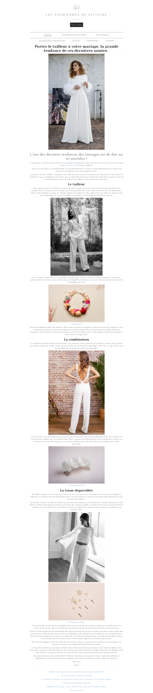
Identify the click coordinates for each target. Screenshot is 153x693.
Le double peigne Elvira (76, 485)
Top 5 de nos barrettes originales (77, 683)
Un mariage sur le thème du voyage (76, 676)
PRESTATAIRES (92, 41)
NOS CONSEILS (102, 35)
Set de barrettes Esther (76, 622)
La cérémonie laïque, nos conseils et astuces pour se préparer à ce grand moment (76, 679)
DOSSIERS (110, 41)
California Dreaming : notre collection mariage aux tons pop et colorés (77, 687)
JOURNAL (48, 35)
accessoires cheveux (72, 165)
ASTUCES (76, 41)
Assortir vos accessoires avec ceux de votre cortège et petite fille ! (76, 672)
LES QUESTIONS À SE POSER (74, 35)
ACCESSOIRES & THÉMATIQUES (52, 41)
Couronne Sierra (76, 324)
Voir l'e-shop (76, 25)
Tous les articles (76, 690)
